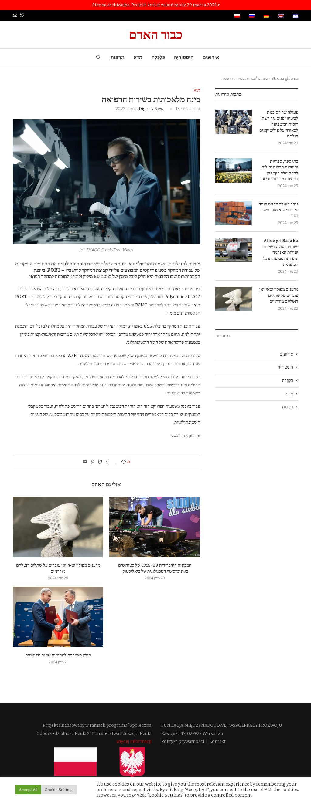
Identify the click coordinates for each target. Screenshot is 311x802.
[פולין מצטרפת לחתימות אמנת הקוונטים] (58, 617)
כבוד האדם (156, 34)
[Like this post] (119, 462)
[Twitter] (22, 15)
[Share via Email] (85, 462)
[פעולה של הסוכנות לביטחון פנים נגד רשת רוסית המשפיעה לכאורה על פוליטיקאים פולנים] (233, 122)
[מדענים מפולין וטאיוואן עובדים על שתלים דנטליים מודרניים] (58, 527)
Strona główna (285, 78)
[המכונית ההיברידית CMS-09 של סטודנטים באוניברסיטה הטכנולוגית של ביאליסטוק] (154, 527)
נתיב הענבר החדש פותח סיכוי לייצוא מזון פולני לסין (278, 209)
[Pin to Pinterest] (93, 462)
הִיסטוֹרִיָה (183, 57)
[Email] (15, 15)
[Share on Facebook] (107, 462)
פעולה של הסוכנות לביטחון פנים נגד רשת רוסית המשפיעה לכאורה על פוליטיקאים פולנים (278, 124)
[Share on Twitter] (100, 462)
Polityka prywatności (182, 741)
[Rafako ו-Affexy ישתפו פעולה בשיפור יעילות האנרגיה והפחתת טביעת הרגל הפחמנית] (233, 250)
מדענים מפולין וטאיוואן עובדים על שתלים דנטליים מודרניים (278, 295)
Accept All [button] (28, 789)
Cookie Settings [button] (59, 789)
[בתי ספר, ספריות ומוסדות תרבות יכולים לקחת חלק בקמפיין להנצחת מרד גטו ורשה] (233, 170)
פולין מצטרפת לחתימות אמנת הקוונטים (58, 655)
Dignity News (152, 108)
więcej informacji (133, 741)
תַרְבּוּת (118, 57)
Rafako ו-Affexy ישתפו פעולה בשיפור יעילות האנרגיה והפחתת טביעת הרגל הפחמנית (280, 252)
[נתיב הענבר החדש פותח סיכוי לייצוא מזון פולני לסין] (233, 213)
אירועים (211, 57)
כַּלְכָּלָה (158, 57)
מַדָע (138, 57)
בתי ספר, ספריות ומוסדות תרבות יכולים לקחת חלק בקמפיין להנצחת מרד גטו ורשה (279, 170)
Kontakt (217, 741)
